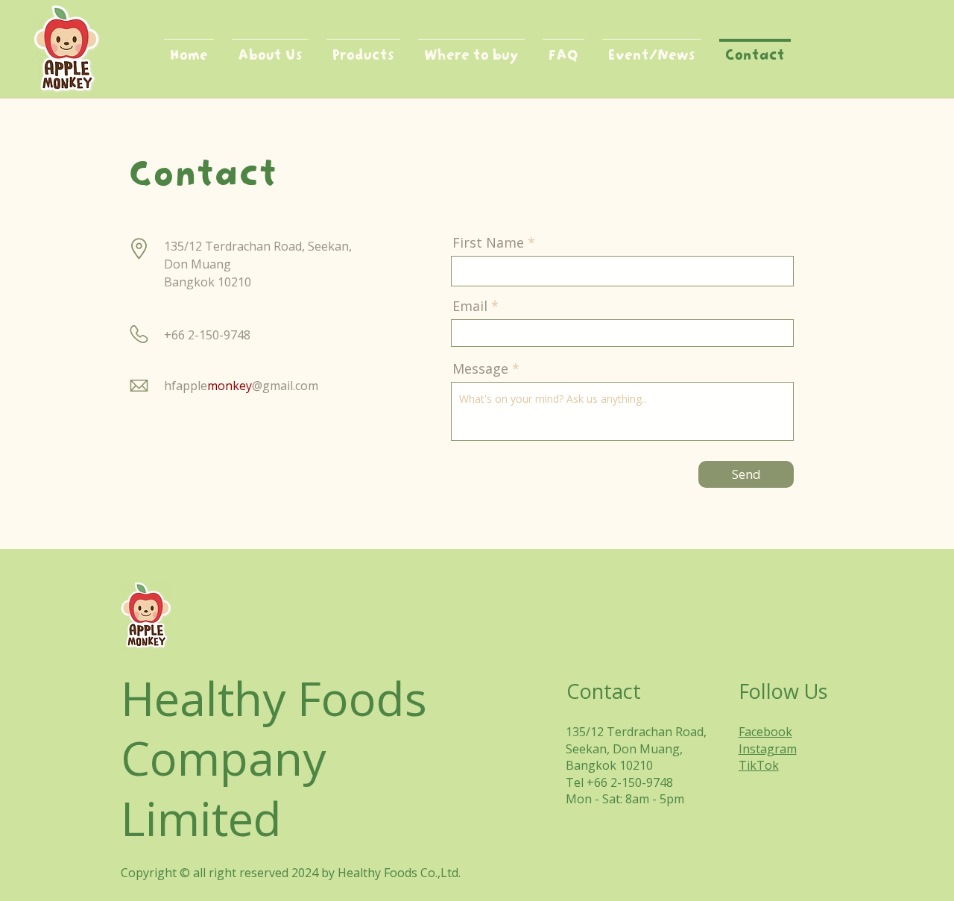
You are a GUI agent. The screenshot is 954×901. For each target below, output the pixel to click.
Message (480, 368)
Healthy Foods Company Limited (274, 758)
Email (469, 306)
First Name (488, 242)
